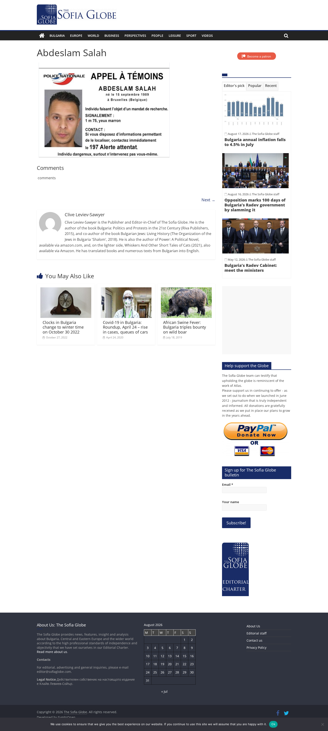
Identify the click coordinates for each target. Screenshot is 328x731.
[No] (322, 724)
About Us (253, 626)
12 (162, 656)
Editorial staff (256, 633)
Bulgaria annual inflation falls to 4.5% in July (255, 142)
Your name (230, 502)
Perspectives (135, 35)
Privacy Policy (256, 647)
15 (184, 656)
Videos (207, 35)
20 (170, 664)
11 (155, 656)
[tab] (234, 86)
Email (227, 484)
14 (177, 656)
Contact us (254, 640)
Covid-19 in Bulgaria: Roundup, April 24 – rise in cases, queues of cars (125, 327)
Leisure (175, 35)
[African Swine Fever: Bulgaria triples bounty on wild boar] (186, 290)
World (93, 35)
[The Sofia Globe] (42, 35)
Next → (208, 199)
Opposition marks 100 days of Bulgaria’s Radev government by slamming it (254, 204)
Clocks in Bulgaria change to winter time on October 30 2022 (63, 327)
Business (111, 35)
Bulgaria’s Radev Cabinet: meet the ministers (250, 268)
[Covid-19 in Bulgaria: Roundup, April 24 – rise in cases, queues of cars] (126, 290)
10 (147, 656)
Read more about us (52, 652)
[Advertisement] (256, 320)
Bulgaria (57, 35)
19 (162, 664)
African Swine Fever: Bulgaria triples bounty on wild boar (184, 327)
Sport (191, 35)
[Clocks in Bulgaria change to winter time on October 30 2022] (65, 290)
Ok (273, 724)
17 (147, 664)
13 (170, 656)
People (157, 35)
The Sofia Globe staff (265, 134)
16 (192, 656)
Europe (76, 35)
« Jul (164, 691)
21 (177, 664)
